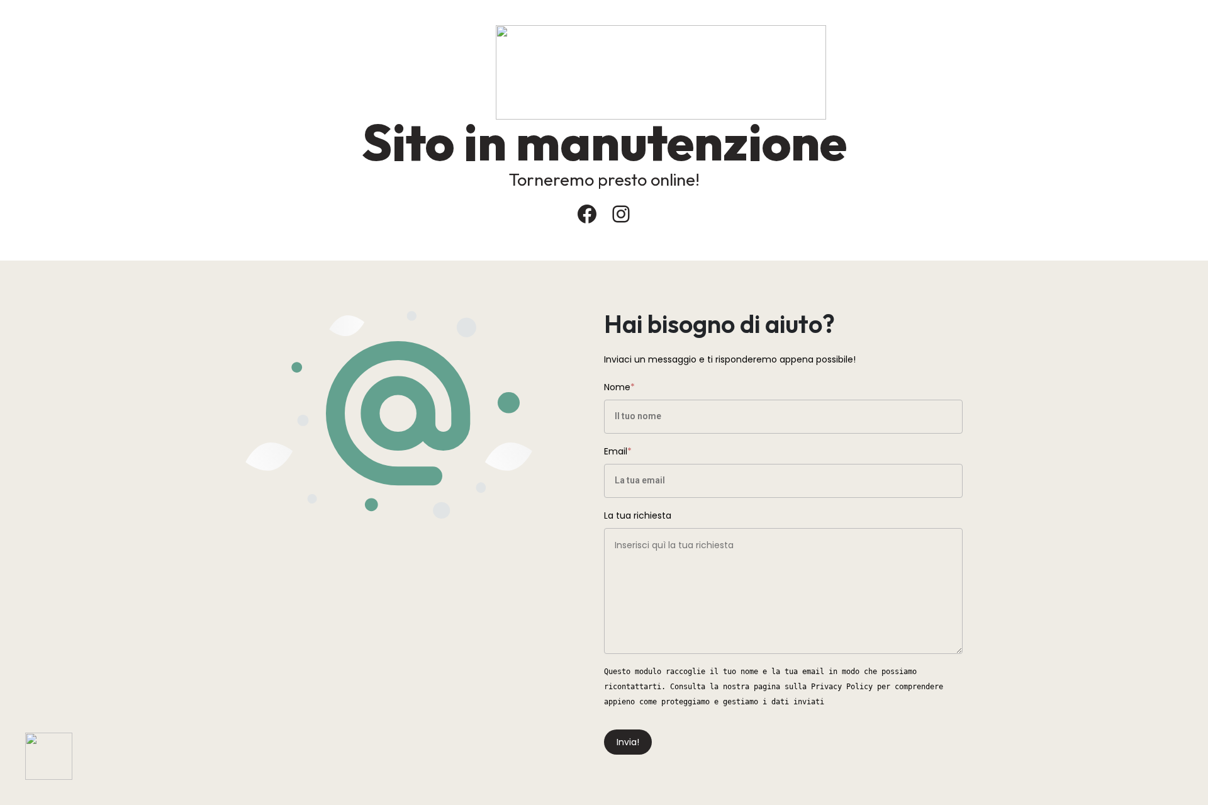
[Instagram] (621, 214)
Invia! (628, 742)
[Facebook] (587, 214)
